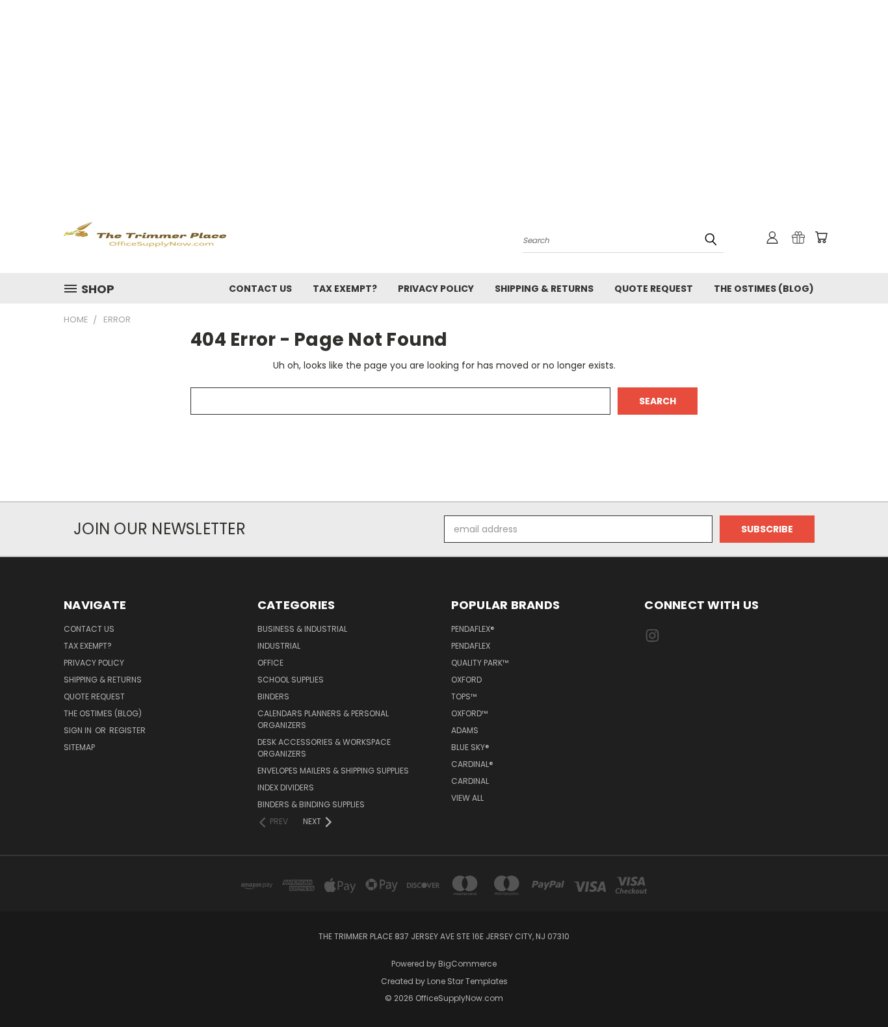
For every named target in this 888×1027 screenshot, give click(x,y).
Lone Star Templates (467, 981)
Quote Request (653, 288)
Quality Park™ (479, 662)
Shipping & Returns (544, 288)
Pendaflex (470, 645)
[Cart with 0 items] (821, 237)
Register (127, 730)
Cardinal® (472, 764)
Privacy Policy (436, 288)
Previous (854, 986)
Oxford (466, 679)
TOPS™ (464, 696)
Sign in (79, 730)
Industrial (278, 645)
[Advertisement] (444, 97)
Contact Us (260, 288)
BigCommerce (467, 963)
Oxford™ (469, 713)
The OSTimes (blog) (764, 288)
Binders (273, 696)
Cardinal (470, 780)
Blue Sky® (470, 747)
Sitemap (79, 747)
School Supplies (290, 679)
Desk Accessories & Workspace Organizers (324, 747)
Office (270, 662)
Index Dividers (285, 787)
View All (467, 797)
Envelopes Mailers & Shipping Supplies (333, 770)
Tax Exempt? (345, 288)
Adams (464, 730)
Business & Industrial (302, 628)
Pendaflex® (473, 628)
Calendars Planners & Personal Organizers (323, 719)
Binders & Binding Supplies (311, 804)
